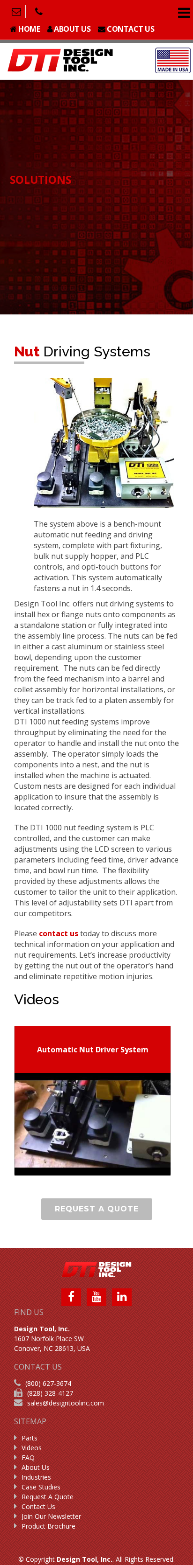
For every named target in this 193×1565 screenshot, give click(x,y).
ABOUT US (71, 29)
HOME (28, 29)
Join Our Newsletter (51, 1516)
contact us (58, 933)
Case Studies (41, 1486)
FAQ (28, 1457)
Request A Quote (48, 1496)
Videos (32, 1447)
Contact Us (38, 1506)
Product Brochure (48, 1526)
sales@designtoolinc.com (65, 1402)
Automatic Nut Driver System (92, 1049)
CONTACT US (130, 29)
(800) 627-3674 (48, 1383)
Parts (29, 1437)
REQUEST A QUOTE (97, 1208)
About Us (36, 1467)
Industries (36, 1477)
